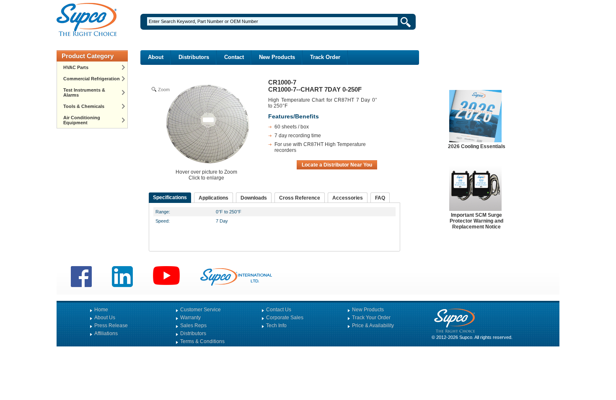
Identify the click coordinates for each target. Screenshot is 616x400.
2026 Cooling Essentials (476, 146)
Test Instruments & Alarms (84, 92)
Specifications (170, 197)
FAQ (380, 198)
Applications (213, 198)
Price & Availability (373, 325)
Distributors (194, 57)
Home (101, 310)
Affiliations (106, 333)
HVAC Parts (75, 67)
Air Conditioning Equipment (81, 120)
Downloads (254, 198)
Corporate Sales (284, 318)
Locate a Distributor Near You (337, 165)
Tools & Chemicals (83, 106)
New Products (277, 57)
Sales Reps (193, 325)
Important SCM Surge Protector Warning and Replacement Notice (476, 221)
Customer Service (200, 310)
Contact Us (278, 310)
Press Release (111, 325)
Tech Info (276, 325)
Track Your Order (371, 318)
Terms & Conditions (202, 341)
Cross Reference (299, 198)
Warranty (190, 318)
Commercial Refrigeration (91, 78)
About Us (104, 318)
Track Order (325, 57)
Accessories (347, 198)
